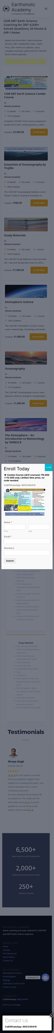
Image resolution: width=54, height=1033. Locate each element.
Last (30, 531)
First (6, 531)
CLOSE (49, 467)
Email (7, 536)
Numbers (9, 548)
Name (8, 522)
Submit (10, 560)
